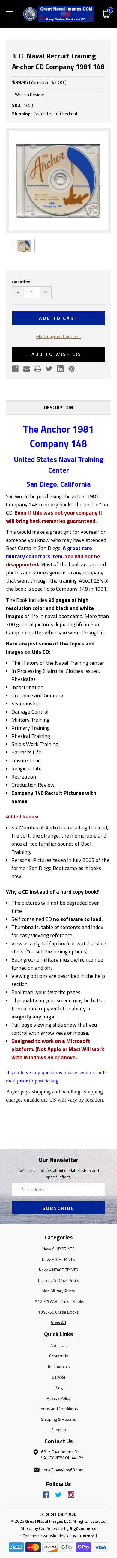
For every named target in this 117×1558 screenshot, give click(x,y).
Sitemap (58, 1429)
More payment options (58, 336)
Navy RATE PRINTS (58, 1259)
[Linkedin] (60, 369)
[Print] (37, 369)
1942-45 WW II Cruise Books (58, 1301)
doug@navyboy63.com (62, 1469)
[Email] (26, 369)
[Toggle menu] (10, 14)
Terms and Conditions (58, 1408)
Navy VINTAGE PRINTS (58, 1270)
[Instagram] (71, 1494)
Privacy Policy (58, 1398)
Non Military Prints (58, 1291)
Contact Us (58, 1356)
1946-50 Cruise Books (58, 1312)
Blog (59, 1387)
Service (58, 1377)
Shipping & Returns (58, 1419)
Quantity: (21, 281)
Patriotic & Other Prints (58, 1280)
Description (58, 407)
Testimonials (58, 1366)
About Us (58, 1345)
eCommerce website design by (48, 1535)
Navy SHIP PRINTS (58, 1248)
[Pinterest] (71, 369)
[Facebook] (15, 369)
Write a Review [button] (29, 95)
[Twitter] (49, 369)
